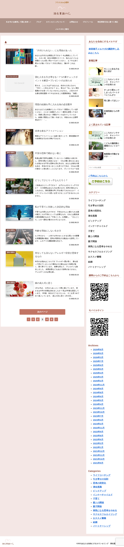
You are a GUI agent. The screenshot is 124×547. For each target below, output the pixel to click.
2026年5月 (98, 353)
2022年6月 (98, 439)
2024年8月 (98, 392)
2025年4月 (98, 373)
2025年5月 (98, 369)
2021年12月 (99, 451)
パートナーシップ (97, 267)
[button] (119, 168)
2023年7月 (98, 416)
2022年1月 (98, 447)
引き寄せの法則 (95, 205)
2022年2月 (98, 443)
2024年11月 (99, 385)
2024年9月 (98, 388)
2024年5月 (98, 400)
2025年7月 (98, 361)
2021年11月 (99, 455)
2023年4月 (98, 420)
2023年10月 (99, 412)
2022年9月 (98, 431)
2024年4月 (98, 404)
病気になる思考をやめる (100, 246)
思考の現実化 (94, 211)
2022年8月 (98, 435)
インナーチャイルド (98, 226)
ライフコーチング (97, 200)
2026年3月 (98, 357)
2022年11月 (99, 428)
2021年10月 (99, 459)
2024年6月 (98, 396)
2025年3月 (98, 377)
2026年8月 (98, 349)
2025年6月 (98, 365)
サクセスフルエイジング (100, 251)
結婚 (90, 262)
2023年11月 (99, 408)
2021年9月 (98, 463)
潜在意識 (92, 216)
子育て (91, 231)
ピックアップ (94, 221)
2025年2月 (98, 381)
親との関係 (93, 236)
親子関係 (92, 241)
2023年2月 (98, 424)
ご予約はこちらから (98, 176)
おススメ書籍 (94, 257)
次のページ (42, 312)
